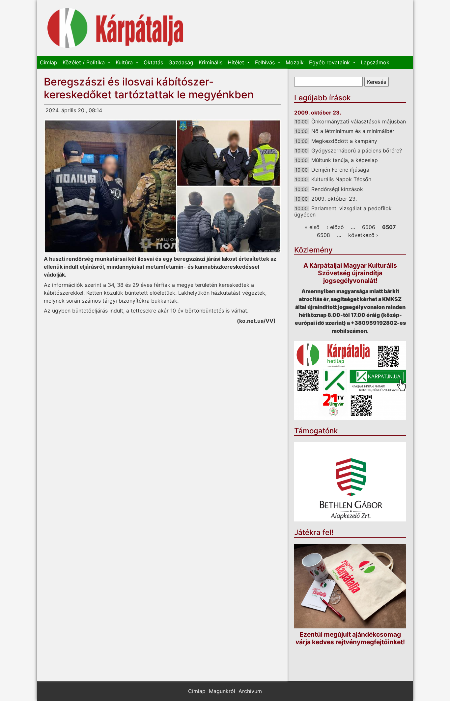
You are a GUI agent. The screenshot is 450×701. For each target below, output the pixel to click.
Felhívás (265, 62)
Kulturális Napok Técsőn (341, 179)
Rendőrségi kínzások (337, 189)
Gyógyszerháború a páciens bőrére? (356, 150)
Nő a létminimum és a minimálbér (352, 131)
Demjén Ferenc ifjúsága (340, 169)
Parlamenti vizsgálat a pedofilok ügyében (343, 211)
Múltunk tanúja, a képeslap (344, 160)
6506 (368, 227)
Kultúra (125, 62)
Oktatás (153, 62)
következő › (363, 235)
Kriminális (210, 62)
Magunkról (222, 691)
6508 (323, 235)
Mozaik (295, 62)
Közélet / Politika (84, 62)
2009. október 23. (334, 198)
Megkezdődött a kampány (344, 141)
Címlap (48, 62)
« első (312, 227)
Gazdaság (180, 62)
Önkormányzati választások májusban (358, 121)
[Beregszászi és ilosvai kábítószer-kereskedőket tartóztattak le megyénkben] (162, 186)
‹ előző (335, 227)
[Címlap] (115, 28)
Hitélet (237, 62)
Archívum (250, 691)
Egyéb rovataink (330, 62)
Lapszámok (375, 62)
